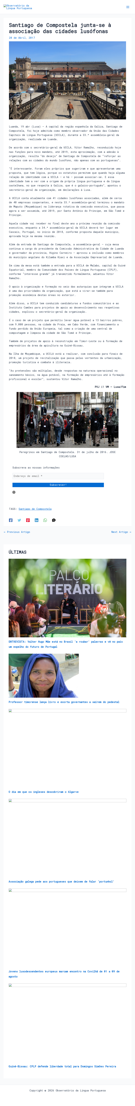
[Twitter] (19, 520)
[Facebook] (10, 520)
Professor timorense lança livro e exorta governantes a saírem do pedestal (64, 702)
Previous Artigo (17, 532)
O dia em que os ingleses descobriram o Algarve (44, 791)
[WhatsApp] (45, 520)
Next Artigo (121, 532)
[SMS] (54, 520)
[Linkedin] (36, 520)
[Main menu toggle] (127, 7)
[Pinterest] (28, 520)
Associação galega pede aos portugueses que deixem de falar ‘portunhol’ (61, 881)
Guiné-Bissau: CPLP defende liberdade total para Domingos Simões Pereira (62, 1066)
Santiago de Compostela (35, 509)
